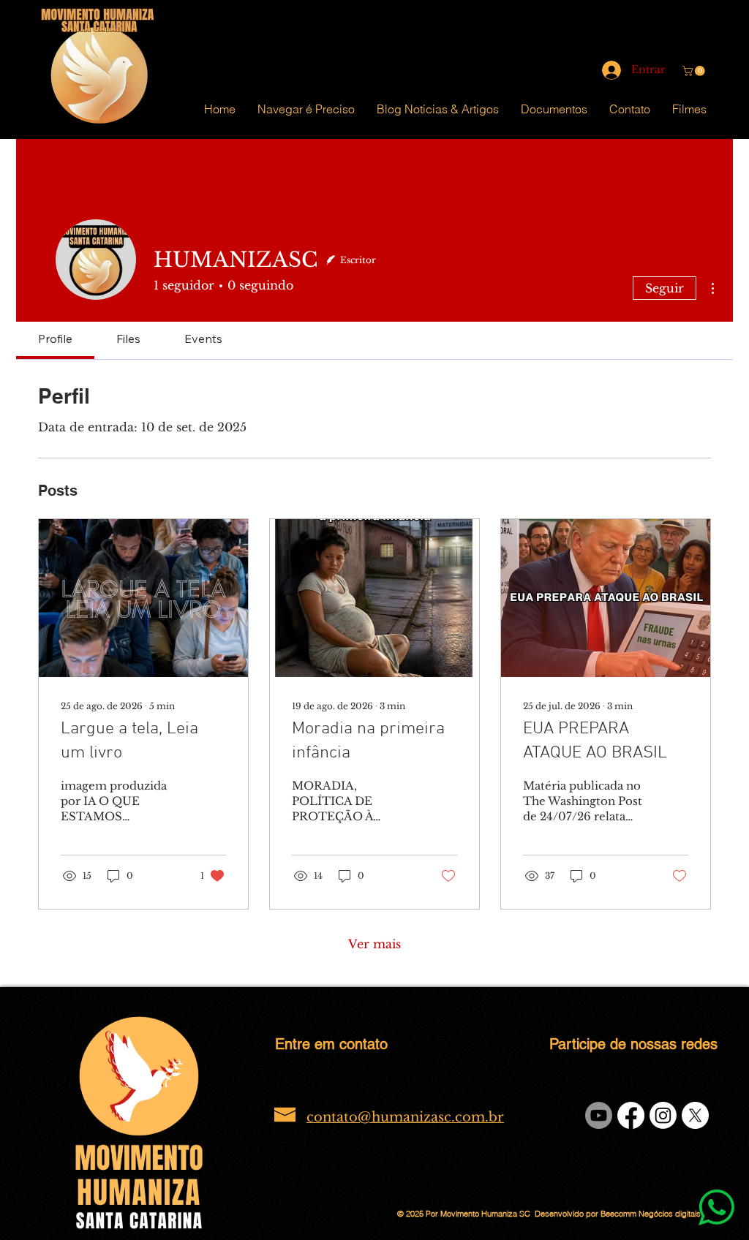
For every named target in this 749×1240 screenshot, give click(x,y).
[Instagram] (663, 1115)
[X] (695, 1115)
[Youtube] (598, 1115)
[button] (694, 71)
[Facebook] (630, 1115)
